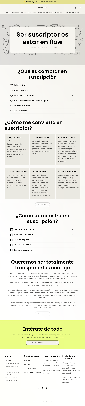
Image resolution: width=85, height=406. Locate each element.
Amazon (27, 360)
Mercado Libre (29, 364)
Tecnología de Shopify (47, 401)
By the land (39, 401)
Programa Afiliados (11, 380)
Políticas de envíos (11, 377)
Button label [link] (42, 204)
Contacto (8, 360)
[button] (7, 8)
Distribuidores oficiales (32, 372)
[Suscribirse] (57, 342)
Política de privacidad (12, 363)
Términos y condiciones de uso (12, 368)
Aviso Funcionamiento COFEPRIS (12, 373)
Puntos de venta (30, 368)
